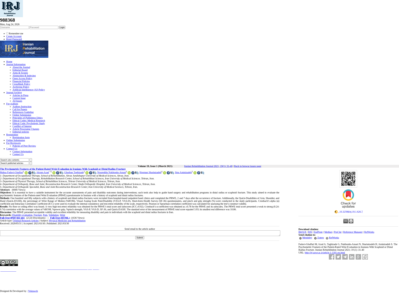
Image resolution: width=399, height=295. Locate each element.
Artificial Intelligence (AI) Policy (28, 89)
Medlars (328, 232)
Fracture (38, 215)
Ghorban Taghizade (74, 172)
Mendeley (307, 237)
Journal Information (16, 64)
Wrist (62, 215)
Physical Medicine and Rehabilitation (67, 220)
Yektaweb (33, 291)
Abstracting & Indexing (24, 75)
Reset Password (14, 39)
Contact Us (11, 148)
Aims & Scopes (20, 72)
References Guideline (23, 112)
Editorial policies (20, 131)
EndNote (318, 232)
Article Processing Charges (25, 129)
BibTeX (302, 232)
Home (9, 61)
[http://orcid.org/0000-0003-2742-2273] (129, 173)
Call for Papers (19, 109)
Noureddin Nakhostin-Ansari (111, 172)
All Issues (17, 101)
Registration (12, 134)
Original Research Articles (26, 220)
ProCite (337, 232)
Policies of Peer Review (24, 146)
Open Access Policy (22, 78)
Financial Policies (21, 81)
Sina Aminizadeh (183, 172)
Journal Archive (14, 92)
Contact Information (22, 151)
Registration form (21, 137)
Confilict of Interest (21, 126)
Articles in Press (20, 95)
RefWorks (369, 232)
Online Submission (21, 115)
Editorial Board (20, 70)
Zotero (320, 237)
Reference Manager (353, 232)
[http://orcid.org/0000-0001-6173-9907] (195, 173)
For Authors (12, 103)
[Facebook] (331, 257)
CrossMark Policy (21, 84)
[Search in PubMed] (33, 173)
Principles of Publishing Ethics (27, 117)
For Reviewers (13, 143)
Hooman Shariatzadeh (150, 172)
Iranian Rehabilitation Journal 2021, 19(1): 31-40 (208, 166)
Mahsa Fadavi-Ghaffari (11, 172)
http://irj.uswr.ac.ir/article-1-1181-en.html (325, 252)
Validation (54, 215)
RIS (310, 232)
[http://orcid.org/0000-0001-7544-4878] (53, 173)
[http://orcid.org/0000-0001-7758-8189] (26, 173)
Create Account (14, 36)
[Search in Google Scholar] (29, 173)
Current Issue (19, 98)
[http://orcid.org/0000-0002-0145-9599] (87, 173)
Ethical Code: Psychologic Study (28, 123)
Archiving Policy (20, 87)
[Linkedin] (351, 257)
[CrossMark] (348, 209)
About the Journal (21, 67)
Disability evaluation (22, 215)
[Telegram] (345, 257)
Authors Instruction (21, 106)
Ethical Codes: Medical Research (28, 120)
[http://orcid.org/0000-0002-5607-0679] (164, 173)
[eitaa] (365, 257)
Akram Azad (42, 172)
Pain (45, 215)
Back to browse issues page (247, 166)
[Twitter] (338, 257)
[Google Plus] (358, 257)
